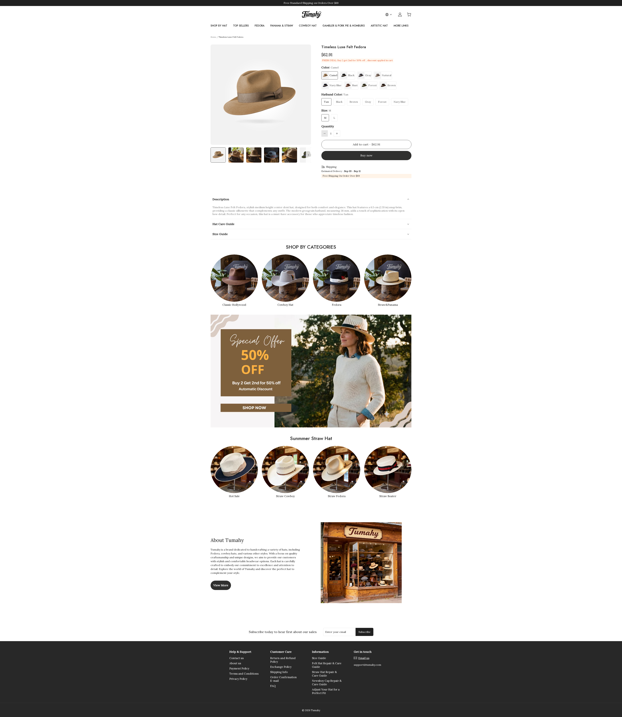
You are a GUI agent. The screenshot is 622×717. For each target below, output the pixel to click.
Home (213, 37)
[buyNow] (366, 155)
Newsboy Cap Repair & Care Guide (327, 682)
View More (220, 585)
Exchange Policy (281, 667)
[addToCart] (366, 144)
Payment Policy (239, 668)
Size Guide (319, 658)
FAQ (273, 686)
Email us (363, 658)
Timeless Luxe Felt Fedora (231, 37)
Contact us (236, 658)
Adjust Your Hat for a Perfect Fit (326, 691)
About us (235, 663)
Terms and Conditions (244, 673)
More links (401, 26)
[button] (324, 133)
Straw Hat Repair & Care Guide (324, 673)
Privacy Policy (238, 679)
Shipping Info (279, 672)
